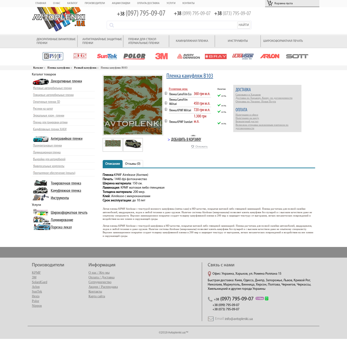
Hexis (35, 296)
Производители (95, 3)
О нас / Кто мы (99, 272)
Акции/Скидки (121, 3)
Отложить (201, 146)
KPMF (36, 272)
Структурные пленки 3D (46, 102)
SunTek (37, 291)
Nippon (37, 305)
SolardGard (39, 282)
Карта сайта (97, 296)
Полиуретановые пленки (47, 145)
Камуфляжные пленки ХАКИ (50, 129)
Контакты (188, 3)
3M (34, 277)
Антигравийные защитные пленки (102, 41)
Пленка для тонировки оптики (50, 122)
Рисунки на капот (43, 109)
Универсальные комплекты (48, 166)
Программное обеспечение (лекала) (54, 173)
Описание (112, 164)
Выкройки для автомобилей (49, 159)
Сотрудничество (100, 282)
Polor (35, 301)
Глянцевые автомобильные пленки (53, 95)
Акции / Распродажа (103, 287)
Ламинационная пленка (47, 152)
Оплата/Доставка (148, 3)
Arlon (36, 287)
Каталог (72, 3)
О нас (56, 3)
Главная (40, 3)
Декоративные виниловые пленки (56, 41)
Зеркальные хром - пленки (48, 115)
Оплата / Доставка (101, 277)
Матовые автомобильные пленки (52, 88)
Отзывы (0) (132, 164)
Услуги (171, 3)
